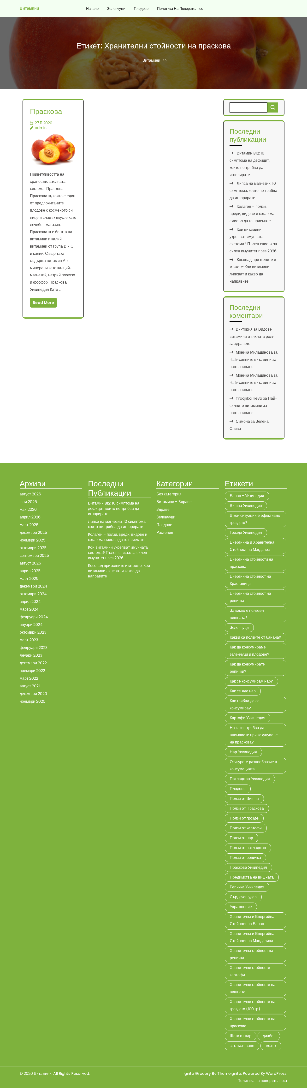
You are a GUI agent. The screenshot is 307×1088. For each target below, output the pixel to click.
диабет (269, 1036)
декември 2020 (33, 693)
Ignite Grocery (197, 1073)
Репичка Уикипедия (247, 887)
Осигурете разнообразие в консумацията (253, 765)
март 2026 (29, 525)
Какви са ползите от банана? (255, 637)
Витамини (29, 8)
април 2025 (30, 571)
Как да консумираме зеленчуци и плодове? (249, 650)
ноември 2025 (32, 540)
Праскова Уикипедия (248, 867)
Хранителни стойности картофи (250, 971)
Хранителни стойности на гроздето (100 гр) (252, 1005)
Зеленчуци (116, 8)
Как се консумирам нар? (251, 681)
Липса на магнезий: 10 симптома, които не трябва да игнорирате (253, 191)
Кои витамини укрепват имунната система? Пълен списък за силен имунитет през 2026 (118, 553)
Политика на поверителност (181, 8)
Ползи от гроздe (244, 818)
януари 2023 (31, 655)
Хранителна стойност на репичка (251, 954)
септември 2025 (34, 555)
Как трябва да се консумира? (245, 704)
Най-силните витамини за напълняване (253, 406)
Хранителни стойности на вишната (252, 988)
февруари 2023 (33, 647)
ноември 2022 (32, 670)
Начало (92, 8)
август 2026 (30, 494)
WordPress (276, 1073)
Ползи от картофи (246, 828)
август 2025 (30, 563)
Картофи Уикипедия (247, 718)
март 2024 (29, 609)
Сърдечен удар (243, 897)
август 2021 (30, 686)
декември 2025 (33, 532)
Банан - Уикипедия (247, 496)
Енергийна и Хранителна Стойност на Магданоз (252, 546)
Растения (164, 532)
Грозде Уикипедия (246, 532)
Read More (43, 302)
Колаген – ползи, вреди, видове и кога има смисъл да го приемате (252, 214)
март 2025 (29, 578)
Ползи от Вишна (244, 798)
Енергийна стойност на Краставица (250, 580)
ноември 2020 (32, 701)
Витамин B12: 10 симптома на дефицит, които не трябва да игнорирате (113, 508)
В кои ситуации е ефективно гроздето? (255, 519)
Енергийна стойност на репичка (250, 597)
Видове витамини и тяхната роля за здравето (252, 336)
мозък (271, 1045)
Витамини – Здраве (174, 502)
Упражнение (241, 907)
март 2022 (29, 678)
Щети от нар (240, 1036)
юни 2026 (28, 502)
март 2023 (29, 640)
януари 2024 (31, 624)
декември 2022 (33, 663)
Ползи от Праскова (247, 808)
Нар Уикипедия (243, 752)
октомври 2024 (33, 594)
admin (41, 128)
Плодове (141, 8)
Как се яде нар (243, 691)
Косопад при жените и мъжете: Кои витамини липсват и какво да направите (119, 571)
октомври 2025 (33, 548)
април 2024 (30, 601)
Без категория (169, 494)
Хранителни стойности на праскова (252, 1022)
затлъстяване (242, 1045)
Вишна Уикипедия (246, 505)
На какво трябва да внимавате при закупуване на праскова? (254, 735)
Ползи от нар (241, 838)
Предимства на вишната (252, 877)
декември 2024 (33, 586)
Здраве (163, 509)
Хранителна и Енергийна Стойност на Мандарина (252, 937)
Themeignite (229, 1073)
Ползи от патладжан (248, 847)
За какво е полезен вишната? (247, 614)
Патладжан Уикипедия (250, 779)
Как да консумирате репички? (247, 667)
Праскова (46, 111)
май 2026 (28, 509)
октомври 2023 (33, 632)
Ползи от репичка (245, 857)
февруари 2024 (34, 617)
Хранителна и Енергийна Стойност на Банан (252, 920)
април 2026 (30, 517)
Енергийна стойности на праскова (251, 563)
